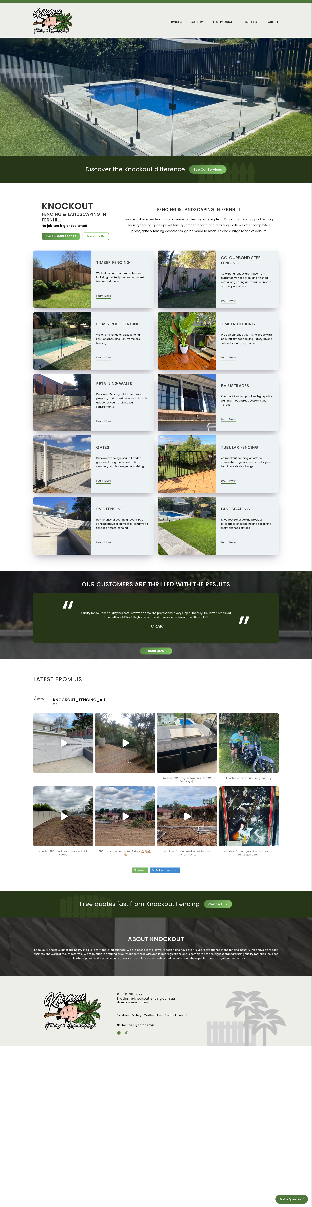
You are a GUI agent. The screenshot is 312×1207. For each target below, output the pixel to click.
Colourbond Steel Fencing (241, 260)
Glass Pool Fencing (118, 324)
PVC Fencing (110, 509)
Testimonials (224, 22)
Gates (102, 447)
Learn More (103, 296)
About (273, 22)
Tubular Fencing (239, 447)
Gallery (197, 22)
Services (175, 22)
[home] (53, 33)
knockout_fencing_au (62, 716)
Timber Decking (238, 324)
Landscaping (235, 509)
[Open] (63, 743)
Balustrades (235, 386)
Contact (251, 22)
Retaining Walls (114, 383)
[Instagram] (90, 769)
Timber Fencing (113, 262)
